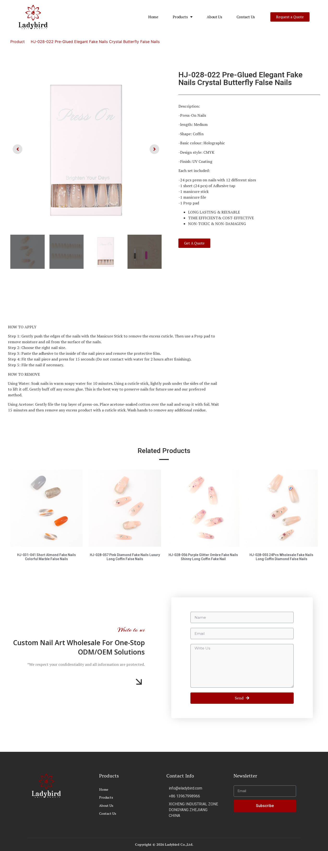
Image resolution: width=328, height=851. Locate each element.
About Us (214, 16)
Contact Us (246, 16)
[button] (290, 17)
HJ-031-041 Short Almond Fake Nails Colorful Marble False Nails (46, 557)
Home (153, 16)
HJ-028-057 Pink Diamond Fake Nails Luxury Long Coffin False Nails (125, 557)
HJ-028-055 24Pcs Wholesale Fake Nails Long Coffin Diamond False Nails (281, 557)
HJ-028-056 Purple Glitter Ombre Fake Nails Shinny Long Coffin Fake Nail (203, 557)
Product (17, 41)
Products (180, 16)
